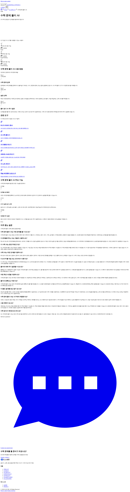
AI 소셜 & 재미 (8, 478)
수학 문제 (6, 21)
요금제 (8, 5)
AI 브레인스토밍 (8, 477)
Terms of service (11, 490)
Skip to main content (5, 1)
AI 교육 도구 (12, 9)
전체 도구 (13, 5)
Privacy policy (4, 490)
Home (5, 9)
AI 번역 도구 (7, 475)
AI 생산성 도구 (8, 474)
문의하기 (18, 5)
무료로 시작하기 (5, 457)
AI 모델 (7, 31)
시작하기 (3, 7)
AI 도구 (2, 5)
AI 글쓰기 (6, 470)
